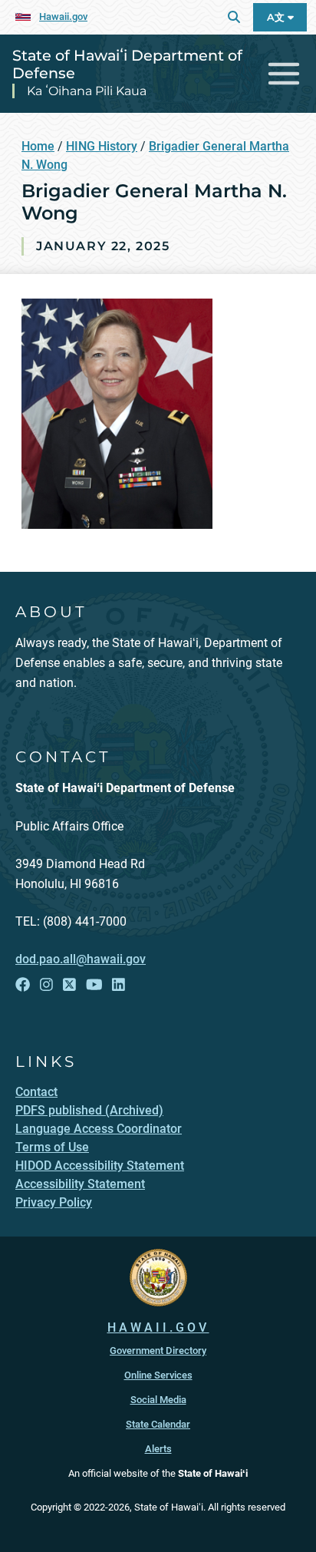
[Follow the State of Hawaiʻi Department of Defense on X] (69, 985)
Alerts (158, 1449)
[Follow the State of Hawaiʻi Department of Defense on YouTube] (94, 985)
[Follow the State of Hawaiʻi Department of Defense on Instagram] (46, 985)
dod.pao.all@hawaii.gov (80, 959)
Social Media (158, 1399)
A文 (277, 17)
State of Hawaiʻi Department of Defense (127, 64)
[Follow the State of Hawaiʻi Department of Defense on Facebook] (22, 985)
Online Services (158, 1375)
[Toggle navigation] (284, 74)
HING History (101, 146)
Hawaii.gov (63, 16)
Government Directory (158, 1350)
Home (37, 146)
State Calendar (158, 1424)
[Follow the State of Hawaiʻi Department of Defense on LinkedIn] (118, 985)
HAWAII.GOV (158, 1327)
